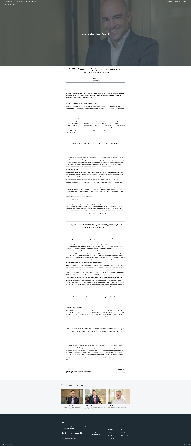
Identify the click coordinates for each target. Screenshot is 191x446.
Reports (121, 438)
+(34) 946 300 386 (9, 1)
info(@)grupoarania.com (19, 1)
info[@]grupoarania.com (98, 432)
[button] (170, 1)
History (179, 4)
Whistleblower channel (124, 435)
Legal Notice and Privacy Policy (67, 438)
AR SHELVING (111, 438)
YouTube (188, 444)
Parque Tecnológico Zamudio (32, 1)
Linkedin (185, 444)
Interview (63, 403)
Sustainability (169, 4)
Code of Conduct (123, 437)
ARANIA (109, 432)
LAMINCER (110, 433)
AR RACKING (87, 403)
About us (159, 4)
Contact (183, 4)
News (175, 4)
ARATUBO (110, 435)
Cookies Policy (74, 438)
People (164, 4)
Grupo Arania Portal (123, 433)
